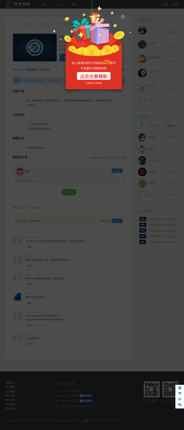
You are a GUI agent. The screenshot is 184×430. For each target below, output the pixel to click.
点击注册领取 (94, 76)
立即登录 (98, 83)
